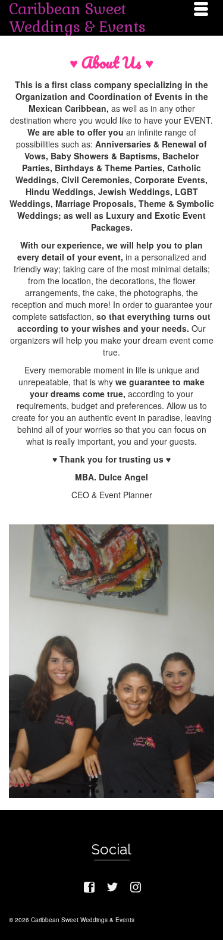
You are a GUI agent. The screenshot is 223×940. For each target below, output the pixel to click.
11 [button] (169, 785)
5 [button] (83, 785)
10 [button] (155, 785)
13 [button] (197, 785)
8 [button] (126, 785)
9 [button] (140, 785)
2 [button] (40, 785)
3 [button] (55, 785)
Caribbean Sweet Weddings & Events (77, 18)
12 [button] (183, 785)
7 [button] (112, 785)
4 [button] (69, 785)
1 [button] (26, 785)
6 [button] (97, 785)
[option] (111, 601)
